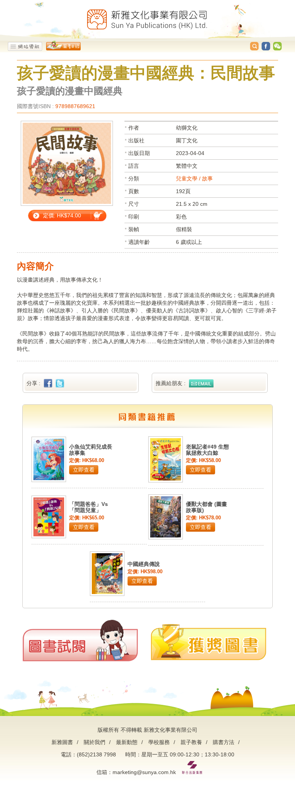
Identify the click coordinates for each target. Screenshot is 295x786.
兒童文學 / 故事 (194, 178)
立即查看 (83, 470)
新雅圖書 (62, 742)
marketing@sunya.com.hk (144, 772)
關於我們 (94, 742)
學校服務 (159, 742)
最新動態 (127, 742)
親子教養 (191, 742)
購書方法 (223, 742)
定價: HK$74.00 (62, 215)
